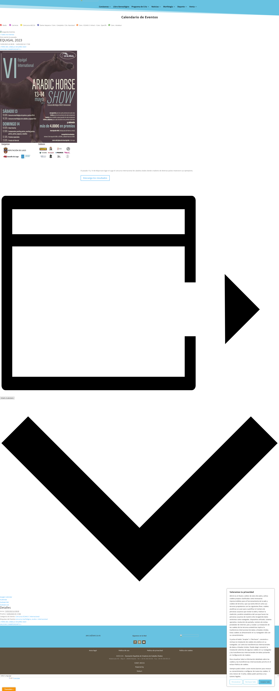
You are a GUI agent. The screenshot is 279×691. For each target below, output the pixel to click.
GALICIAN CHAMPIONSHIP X (10, 49)
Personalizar (236, 682)
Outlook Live (4, 605)
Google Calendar (6, 597)
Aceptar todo (265, 682)
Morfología (168, 7)
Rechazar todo (250, 682)
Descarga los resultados (95, 177)
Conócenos (104, 7)
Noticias (155, 7)
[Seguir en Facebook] (135, 642)
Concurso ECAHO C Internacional (27, 616)
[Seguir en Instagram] (139, 642)
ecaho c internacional (40, 619)
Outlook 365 (4, 602)
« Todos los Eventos (7, 35)
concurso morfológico (23, 619)
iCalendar (3, 600)
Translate (16, 678)
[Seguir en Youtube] (144, 642)
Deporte (181, 7)
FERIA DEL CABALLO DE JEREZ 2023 (13, 47)
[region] (251, 637)
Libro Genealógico (121, 7)
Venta (192, 7)
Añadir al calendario (7, 398)
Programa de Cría (139, 7)
